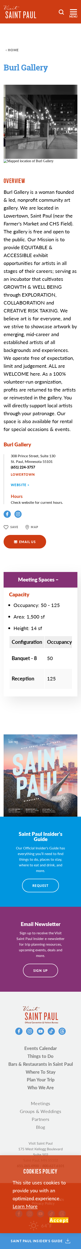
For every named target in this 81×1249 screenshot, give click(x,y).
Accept (59, 1220)
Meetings (40, 1103)
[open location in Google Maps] (29, 160)
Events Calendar (40, 1048)
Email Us (27, 541)
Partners (40, 1119)
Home (13, 50)
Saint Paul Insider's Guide (37, 1241)
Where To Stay (41, 1072)
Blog (40, 1127)
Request (40, 885)
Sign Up (40, 970)
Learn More (25, 1206)
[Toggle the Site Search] (61, 11)
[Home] (20, 11)
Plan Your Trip (40, 1079)
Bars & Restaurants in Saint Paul (40, 1064)
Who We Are (40, 1087)
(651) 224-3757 (23, 467)
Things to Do (40, 1056)
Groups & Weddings (40, 1111)
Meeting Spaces (36, 579)
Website (19, 485)
